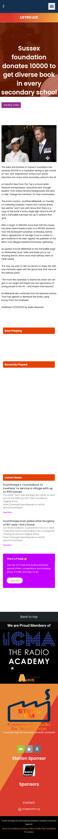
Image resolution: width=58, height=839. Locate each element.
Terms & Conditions (11, 828)
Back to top (29, 617)
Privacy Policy (28, 828)
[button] (51, 6)
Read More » (8, 512)
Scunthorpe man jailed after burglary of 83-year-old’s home (28, 522)
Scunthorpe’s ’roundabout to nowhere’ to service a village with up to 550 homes (28, 488)
